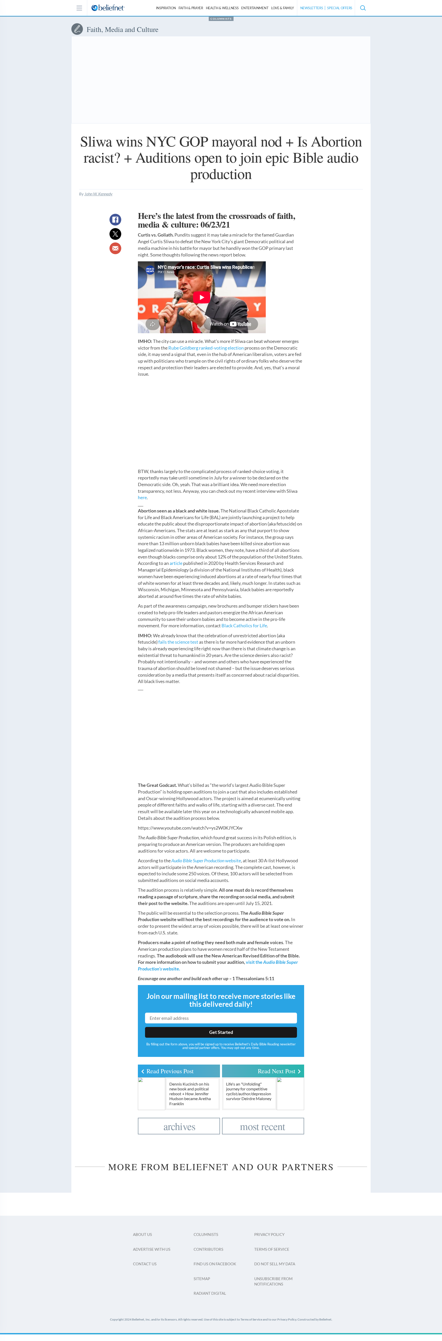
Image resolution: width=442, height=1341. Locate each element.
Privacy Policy (269, 1234)
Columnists (221, 18)
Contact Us (145, 1263)
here (142, 497)
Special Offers (339, 8)
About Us (142, 1234)
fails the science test (178, 642)
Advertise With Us (151, 1249)
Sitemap (202, 1278)
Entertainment (254, 8)
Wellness (222, 8)
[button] (363, 8)
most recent (262, 1126)
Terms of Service (271, 1249)
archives (179, 1126)
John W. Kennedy (98, 193)
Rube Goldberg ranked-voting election (206, 348)
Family (282, 8)
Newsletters (311, 8)
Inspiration (166, 8)
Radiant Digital (210, 1293)
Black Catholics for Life (244, 625)
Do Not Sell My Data (274, 1263)
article (176, 563)
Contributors (208, 1249)
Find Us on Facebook (215, 1263)
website (206, 860)
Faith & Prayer (191, 8)
